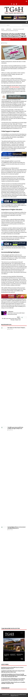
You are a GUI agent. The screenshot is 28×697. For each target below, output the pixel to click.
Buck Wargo (4, 43)
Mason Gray (10, 329)
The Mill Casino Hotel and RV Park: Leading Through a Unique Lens (15, 428)
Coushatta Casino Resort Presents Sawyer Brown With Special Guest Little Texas (13, 671)
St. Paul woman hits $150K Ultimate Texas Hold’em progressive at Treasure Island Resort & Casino (13, 679)
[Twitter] (16, 4)
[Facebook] (11, 4)
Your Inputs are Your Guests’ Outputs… (16, 327)
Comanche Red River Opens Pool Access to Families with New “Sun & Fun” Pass (13, 683)
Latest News (5, 664)
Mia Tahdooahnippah (14, 87)
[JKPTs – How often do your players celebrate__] (14, 19)
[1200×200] (14, 202)
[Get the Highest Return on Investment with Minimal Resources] (4, 575)
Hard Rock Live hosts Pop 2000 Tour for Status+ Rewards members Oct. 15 (12, 668)
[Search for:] (14, 25)
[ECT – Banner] (14, 155)
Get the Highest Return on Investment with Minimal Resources (16, 527)
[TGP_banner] (14, 98)
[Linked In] (14, 4)
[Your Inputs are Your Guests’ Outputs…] (4, 375)
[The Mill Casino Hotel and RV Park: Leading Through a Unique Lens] (4, 475)
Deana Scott (10, 429)
